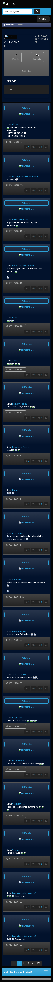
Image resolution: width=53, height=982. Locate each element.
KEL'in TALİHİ (18, 761)
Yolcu (14, 361)
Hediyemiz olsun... (20, 404)
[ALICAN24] (10, 37)
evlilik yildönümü (19, 631)
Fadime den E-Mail (20, 219)
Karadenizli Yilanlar (20, 447)
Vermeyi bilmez (19, 674)
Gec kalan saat (18, 804)
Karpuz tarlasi (18, 717)
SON (38, 963)
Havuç (15, 490)
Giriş (43, 19)
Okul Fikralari (17, 533)
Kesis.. (15, 318)
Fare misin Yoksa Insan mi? (24, 893)
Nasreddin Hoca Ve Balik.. (23, 266)
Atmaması (16, 579)
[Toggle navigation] (46, 971)
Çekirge (15, 850)
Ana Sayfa (9, 25)
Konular (15, 57)
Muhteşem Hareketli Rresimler (25, 176)
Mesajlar (37, 57)
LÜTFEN (15, 124)
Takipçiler (26, 69)
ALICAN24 (27, 108)
